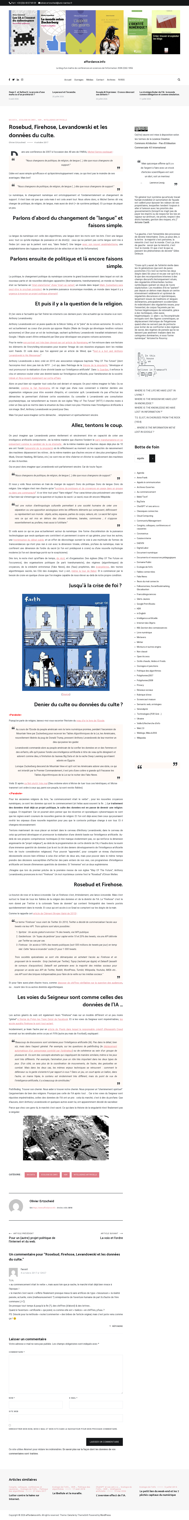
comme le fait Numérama (35, 388)
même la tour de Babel (83, 571)
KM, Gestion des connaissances (152, 628)
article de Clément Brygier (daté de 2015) (54, 913)
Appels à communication (149, 482)
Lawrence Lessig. (157, 183)
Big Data (13, 120)
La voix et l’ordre (111, 1236)
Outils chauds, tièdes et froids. (151, 661)
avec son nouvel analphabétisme (100, 244)
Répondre (117, 1326)
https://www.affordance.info (44, 1208)
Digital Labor (143, 548)
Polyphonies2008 (145, 680)
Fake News (142, 576)
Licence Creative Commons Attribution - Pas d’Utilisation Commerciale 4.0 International (155, 143)
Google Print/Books (146, 604)
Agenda (140, 473)
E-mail (73, 1398)
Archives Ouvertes (145, 487)
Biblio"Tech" (142, 497)
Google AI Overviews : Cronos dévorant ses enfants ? (115, 93)
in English (141, 613)
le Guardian (103, 369)
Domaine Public (144, 562)
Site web (13, 1411)
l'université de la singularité (39, 448)
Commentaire (17, 1352)
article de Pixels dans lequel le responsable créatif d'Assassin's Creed (85, 1029)
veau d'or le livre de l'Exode (90, 720)
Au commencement (146, 492)
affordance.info (94, 61)
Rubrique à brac (144, 695)
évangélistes (102, 566)
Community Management (149, 521)
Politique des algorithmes (149, 671)
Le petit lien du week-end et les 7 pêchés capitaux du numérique (159, 1493)
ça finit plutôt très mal (36, 783)
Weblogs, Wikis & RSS (147, 733)
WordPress (105, 1515)
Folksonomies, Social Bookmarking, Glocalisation (153, 588)
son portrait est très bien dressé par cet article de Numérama (55, 342)
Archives (111, 80)
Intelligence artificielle (55, 120)
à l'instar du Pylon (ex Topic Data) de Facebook (42, 1019)
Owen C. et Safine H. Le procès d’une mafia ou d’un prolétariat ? (27, 93)
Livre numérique (144, 632)
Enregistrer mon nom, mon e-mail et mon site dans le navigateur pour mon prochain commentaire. (63, 1429)
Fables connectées (146, 572)
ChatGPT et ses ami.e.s (148, 506)
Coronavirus (142, 533)
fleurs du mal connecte (148, 581)
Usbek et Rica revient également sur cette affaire (35, 378)
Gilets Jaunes (143, 599)
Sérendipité (142, 709)
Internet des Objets (146, 623)
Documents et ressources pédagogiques (156, 557)
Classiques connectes (147, 511)
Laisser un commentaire (104, 1442)
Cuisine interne (144, 538)
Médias (89, 80)
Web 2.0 (140, 728)
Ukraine (140, 718)
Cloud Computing (145, 516)
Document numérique (147, 552)
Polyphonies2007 (145, 675)
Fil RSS (121, 80)
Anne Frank (142, 477)
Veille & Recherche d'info (148, 723)
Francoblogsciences (146, 594)
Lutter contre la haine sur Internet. (24, 1497)
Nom (12, 1398)
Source (66, 694)
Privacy (140, 685)
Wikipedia (141, 738)
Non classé (142, 651)
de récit (60, 558)
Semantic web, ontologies (149, 704)
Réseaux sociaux (145, 690)
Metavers (141, 637)
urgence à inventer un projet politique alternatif (33, 293)
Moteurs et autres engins (149, 647)
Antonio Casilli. (142, 222)
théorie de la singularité (95, 365)
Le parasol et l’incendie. (64, 92)
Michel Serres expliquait (100, 151)
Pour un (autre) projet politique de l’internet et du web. (32, 1237)
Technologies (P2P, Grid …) (149, 714)
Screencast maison (146, 699)
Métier (140, 642)
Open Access (143, 656)
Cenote (70, 1515)
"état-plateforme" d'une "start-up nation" (53, 285)
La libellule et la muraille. (67, 1493)
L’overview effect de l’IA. (111, 1495)
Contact (100, 80)
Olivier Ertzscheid (17, 142)
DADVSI (140, 543)
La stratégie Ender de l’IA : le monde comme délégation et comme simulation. (160, 93)
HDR (39, 120)
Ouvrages (78, 80)
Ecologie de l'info (27, 120)
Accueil (67, 80)
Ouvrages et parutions (147, 666)
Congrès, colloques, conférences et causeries (154, 527)
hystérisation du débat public (28, 539)
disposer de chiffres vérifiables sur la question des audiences (90, 982)
